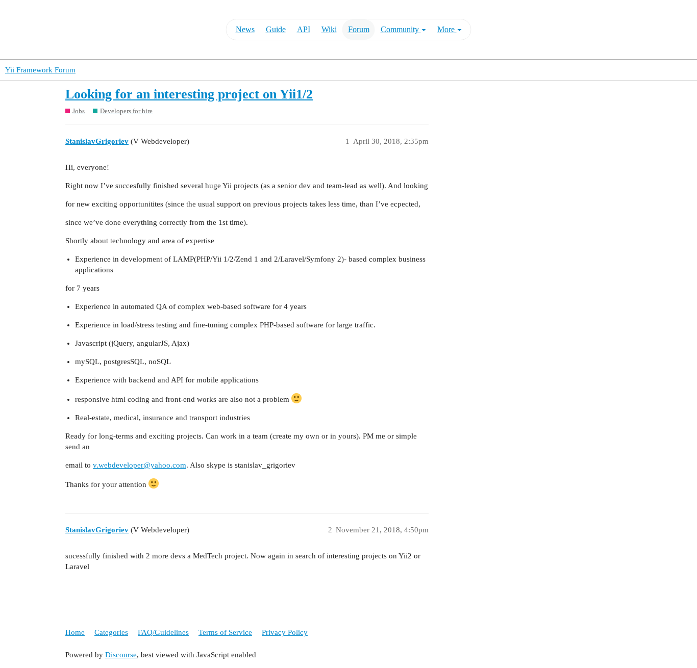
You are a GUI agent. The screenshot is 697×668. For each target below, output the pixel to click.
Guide (276, 29)
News (245, 29)
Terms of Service (225, 632)
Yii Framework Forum (40, 70)
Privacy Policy (285, 632)
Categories (111, 632)
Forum (358, 29)
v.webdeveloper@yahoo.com (139, 465)
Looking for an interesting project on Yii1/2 (189, 94)
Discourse (121, 655)
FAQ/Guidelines (163, 632)
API (303, 29)
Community (401, 29)
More (447, 29)
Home (75, 632)
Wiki (329, 29)
